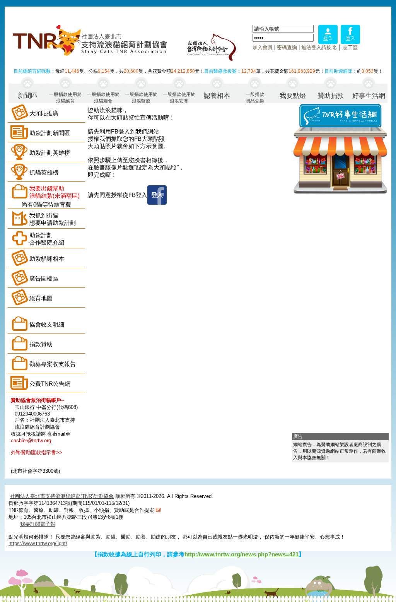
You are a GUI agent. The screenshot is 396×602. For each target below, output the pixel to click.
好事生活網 (368, 95)
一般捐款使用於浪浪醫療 (141, 97)
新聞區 (28, 95)
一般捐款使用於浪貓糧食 (103, 97)
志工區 (350, 47)
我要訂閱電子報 (37, 524)
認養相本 (217, 95)
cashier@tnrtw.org (31, 440)
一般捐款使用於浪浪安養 (179, 97)
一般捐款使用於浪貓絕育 (65, 97)
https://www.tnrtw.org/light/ (38, 543)
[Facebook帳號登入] (350, 42)
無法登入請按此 (318, 47)
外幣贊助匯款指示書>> (36, 452)
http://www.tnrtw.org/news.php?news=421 (241, 554)
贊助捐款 (330, 95)
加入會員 (263, 47)
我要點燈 (293, 95)
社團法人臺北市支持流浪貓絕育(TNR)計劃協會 (62, 496)
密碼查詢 (287, 47)
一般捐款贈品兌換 (255, 97)
